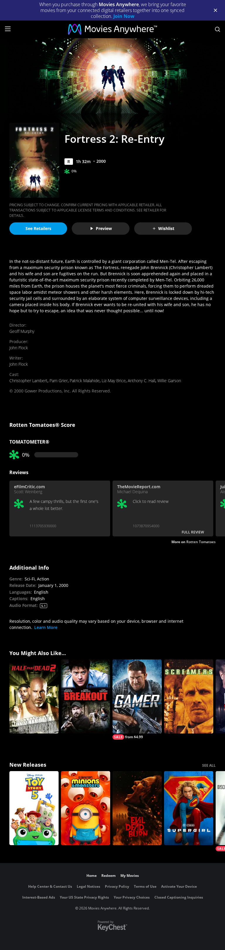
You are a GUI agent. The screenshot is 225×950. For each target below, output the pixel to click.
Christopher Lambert (28, 380)
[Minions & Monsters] (85, 808)
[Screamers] (188, 696)
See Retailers (38, 228)
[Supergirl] (188, 808)
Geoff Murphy (21, 331)
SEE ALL (209, 765)
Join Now (123, 16)
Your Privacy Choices (132, 897)
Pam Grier (59, 380)
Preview (104, 228)
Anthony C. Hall (141, 380)
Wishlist (166, 228)
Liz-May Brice (114, 380)
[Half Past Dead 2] (34, 696)
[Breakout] (85, 696)
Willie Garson (169, 380)
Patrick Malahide (85, 380)
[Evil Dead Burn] (137, 808)
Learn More (45, 627)
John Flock (18, 347)
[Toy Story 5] (34, 808)
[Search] (217, 29)
